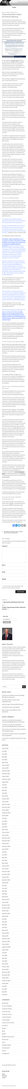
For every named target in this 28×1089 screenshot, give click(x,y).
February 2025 (5, 798)
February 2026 (5, 765)
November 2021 (6, 908)
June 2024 (4, 821)
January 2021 (5, 936)
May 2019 (4, 991)
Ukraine (4, 1050)
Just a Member (10, 2)
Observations (5, 1039)
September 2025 (6, 779)
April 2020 (4, 961)
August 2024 (5, 815)
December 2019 (6, 972)
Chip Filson (14, 12)
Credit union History (7, 1014)
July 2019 (4, 986)
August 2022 (5, 882)
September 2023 (6, 846)
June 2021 (4, 922)
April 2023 (4, 860)
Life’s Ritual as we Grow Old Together (11, 707)
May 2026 (4, 757)
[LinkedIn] (16, 525)
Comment (5, 546)
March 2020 (5, 964)
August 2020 (5, 949)
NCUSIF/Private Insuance (11, 532)
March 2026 (5, 762)
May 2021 (4, 924)
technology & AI (6, 1048)
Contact (4, 1077)
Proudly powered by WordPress (9, 1085)
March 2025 (5, 796)
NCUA (17, 531)
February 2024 (5, 832)
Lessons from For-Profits (8, 1022)
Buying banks (5, 1003)
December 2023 (6, 838)
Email (4, 572)
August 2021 (5, 916)
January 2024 (5, 835)
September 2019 (6, 980)
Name (4, 565)
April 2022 (4, 894)
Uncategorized (5, 1053)
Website (4, 579)
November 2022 (6, 874)
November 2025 (6, 773)
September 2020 (6, 947)
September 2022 (6, 880)
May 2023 (4, 857)
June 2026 (4, 754)
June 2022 (4, 888)
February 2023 (5, 866)
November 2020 (6, 941)
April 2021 (4, 927)
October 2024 (5, 810)
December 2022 (6, 871)
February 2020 (5, 966)
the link (11, 503)
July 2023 (4, 852)
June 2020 (4, 955)
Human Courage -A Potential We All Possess (12, 704)
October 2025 (5, 776)
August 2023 (5, 849)
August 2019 (5, 983)
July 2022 (4, 885)
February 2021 (5, 933)
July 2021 (4, 919)
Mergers (4, 1028)
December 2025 (6, 770)
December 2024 (6, 804)
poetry (3, 1042)
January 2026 (5, 768)
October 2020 (5, 944)
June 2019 (4, 989)
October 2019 (5, 977)
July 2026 (4, 751)
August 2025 (5, 782)
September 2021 (6, 913)
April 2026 (4, 759)
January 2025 (5, 801)
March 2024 (5, 829)
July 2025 (4, 784)
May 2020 (4, 958)
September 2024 (6, 812)
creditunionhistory (6, 1017)
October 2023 (5, 843)
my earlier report (15, 60)
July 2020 (4, 952)
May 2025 (4, 790)
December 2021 (6, 905)
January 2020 (5, 969)
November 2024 (6, 807)
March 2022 (5, 896)
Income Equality (6, 1020)
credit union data (6, 1011)
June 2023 (4, 854)
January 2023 (5, 868)
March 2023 (5, 863)
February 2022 (5, 899)
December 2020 (6, 938)
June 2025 (4, 787)
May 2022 (4, 891)
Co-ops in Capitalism (7, 1006)
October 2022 (5, 877)
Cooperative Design (9, 531)
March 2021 (5, 930)
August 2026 (5, 748)
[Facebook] (13, 525)
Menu (14, 7)
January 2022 (5, 902)
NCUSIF (21, 531)
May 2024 (4, 824)
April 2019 (4, 994)
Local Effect (5, 1025)
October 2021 (5, 910)
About (3, 1074)
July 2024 (4, 818)
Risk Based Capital (6, 1045)
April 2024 (4, 826)
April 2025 (4, 793)
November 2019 (6, 975)
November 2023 (6, 840)
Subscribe (5, 616)
